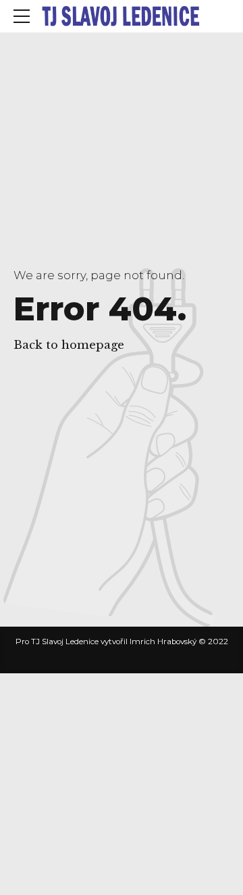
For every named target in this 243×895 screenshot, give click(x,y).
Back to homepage (69, 345)
